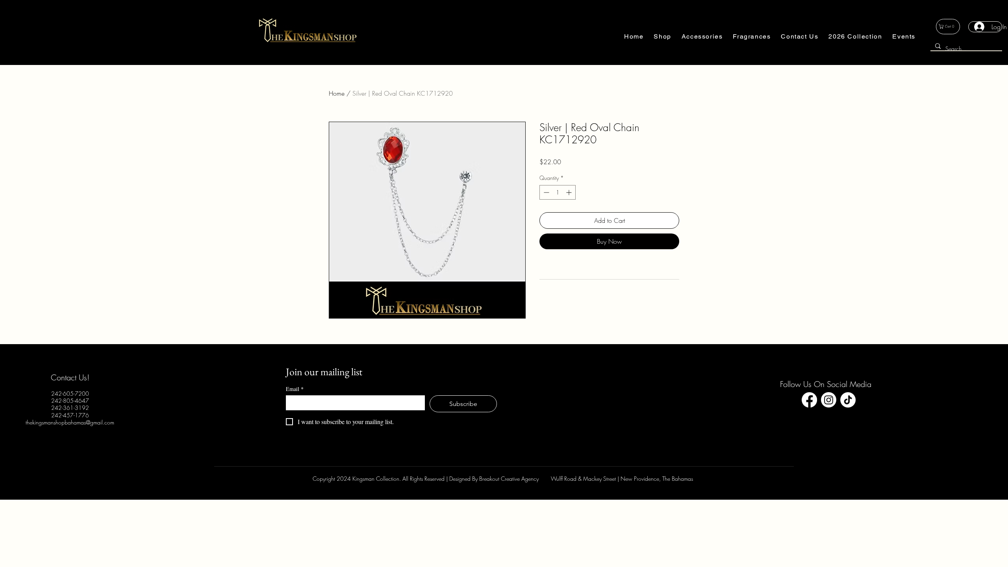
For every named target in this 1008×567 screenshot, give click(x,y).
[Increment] (569, 192)
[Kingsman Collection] (809, 400)
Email (295, 388)
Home (337, 93)
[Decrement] (545, 192)
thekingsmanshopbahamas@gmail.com (70, 422)
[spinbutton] (557, 192)
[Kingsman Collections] (848, 400)
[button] (662, 37)
